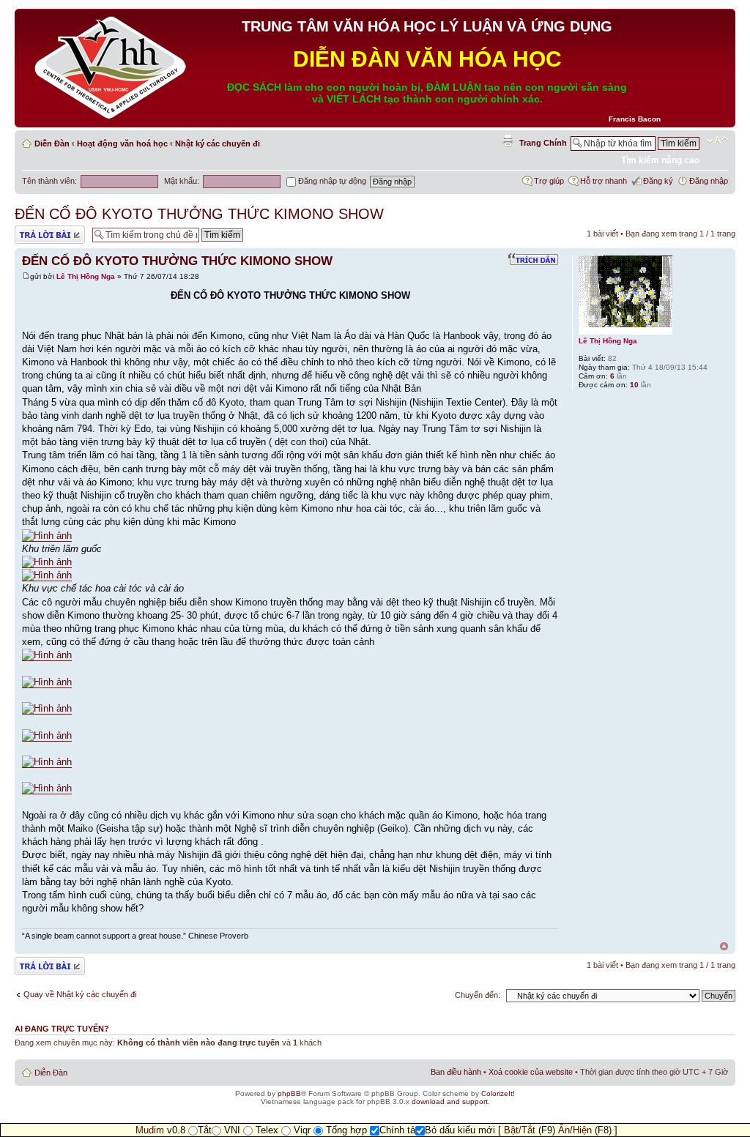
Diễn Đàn (52, 143)
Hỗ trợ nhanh (603, 180)
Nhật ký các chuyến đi (217, 143)
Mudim (149, 1130)
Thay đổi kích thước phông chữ (717, 140)
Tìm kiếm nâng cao (660, 160)
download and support (450, 1101)
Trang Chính (543, 142)
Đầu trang (724, 946)
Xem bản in (508, 140)
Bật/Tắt (519, 1130)
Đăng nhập (708, 180)
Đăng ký (658, 180)
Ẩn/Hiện (575, 1130)
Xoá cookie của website (531, 1071)
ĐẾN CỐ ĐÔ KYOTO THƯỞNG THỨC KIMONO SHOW (199, 214)
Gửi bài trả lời (38, 229)
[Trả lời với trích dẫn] (533, 259)
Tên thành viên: (49, 180)
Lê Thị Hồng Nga (85, 276)
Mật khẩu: (181, 180)
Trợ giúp (549, 180)
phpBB (289, 1093)
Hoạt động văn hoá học (122, 143)
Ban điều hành (456, 1071)
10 (634, 385)
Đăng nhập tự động (331, 180)
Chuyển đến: (477, 995)
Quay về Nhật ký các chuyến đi (79, 994)
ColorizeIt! (498, 1093)
